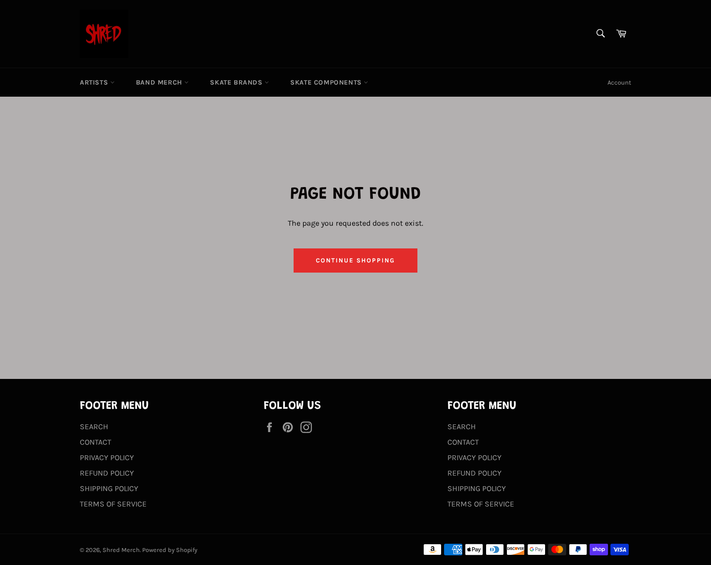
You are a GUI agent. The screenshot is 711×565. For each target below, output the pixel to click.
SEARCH (94, 426)
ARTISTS (95, 82)
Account (619, 82)
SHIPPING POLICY (109, 488)
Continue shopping (355, 260)
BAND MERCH (160, 82)
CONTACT (95, 442)
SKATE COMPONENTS (327, 82)
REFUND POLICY (107, 473)
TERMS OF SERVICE (113, 503)
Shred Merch (121, 549)
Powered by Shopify (169, 549)
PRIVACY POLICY (107, 457)
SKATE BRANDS (237, 82)
